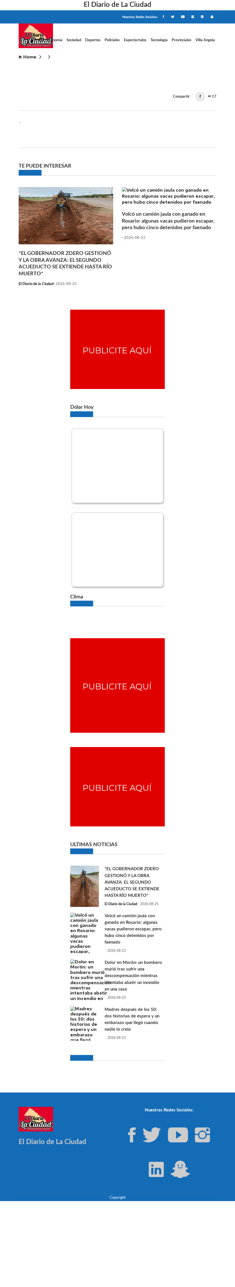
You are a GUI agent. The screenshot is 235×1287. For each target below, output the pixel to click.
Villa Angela (205, 40)
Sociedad (73, 40)
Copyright (117, 1198)
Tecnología (159, 40)
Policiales (112, 40)
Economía (54, 40)
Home (29, 56)
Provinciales (181, 40)
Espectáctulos (135, 40)
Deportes (93, 40)
